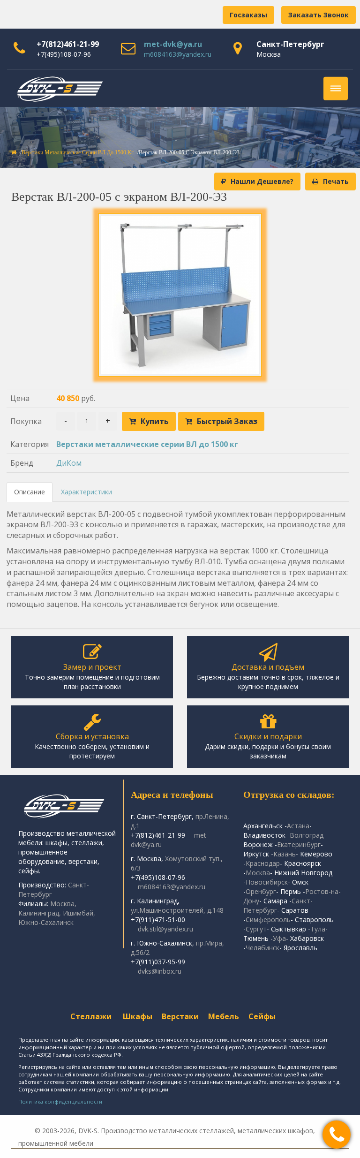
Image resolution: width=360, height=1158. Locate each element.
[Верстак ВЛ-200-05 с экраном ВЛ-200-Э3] (180, 295)
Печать (336, 181)
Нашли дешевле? (262, 181)
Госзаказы (248, 14)
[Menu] (335, 88)
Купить (155, 421)
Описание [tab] (29, 491)
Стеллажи (91, 1016)
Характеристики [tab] (86, 491)
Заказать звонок (318, 14)
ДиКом (69, 463)
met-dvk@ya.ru (173, 44)
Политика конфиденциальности (60, 1101)
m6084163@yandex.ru (177, 54)
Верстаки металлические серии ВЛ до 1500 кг (78, 152)
